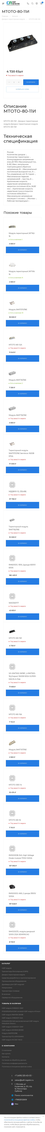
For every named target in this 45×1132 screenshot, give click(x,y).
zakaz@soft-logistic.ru (24, 1080)
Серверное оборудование (12, 997)
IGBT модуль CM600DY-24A (12, 1018)
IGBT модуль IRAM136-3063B (12, 1015)
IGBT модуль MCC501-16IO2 (12, 1040)
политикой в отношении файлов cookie (19, 1120)
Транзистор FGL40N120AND (13, 1036)
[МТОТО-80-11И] (22, 43)
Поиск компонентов (24, 1095)
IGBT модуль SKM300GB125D (13, 1030)
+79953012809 (21, 1100)
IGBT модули (7, 968)
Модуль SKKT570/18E (10, 1033)
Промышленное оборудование (14, 981)
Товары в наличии (11, 1003)
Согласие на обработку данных (14, 1060)
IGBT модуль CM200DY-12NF (12, 1027)
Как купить (6, 1053)
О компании (8, 1046)
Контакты (5, 1057)
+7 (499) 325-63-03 (23, 1076)
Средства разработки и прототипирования (19, 978)
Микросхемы (7, 988)
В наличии (6, 994)
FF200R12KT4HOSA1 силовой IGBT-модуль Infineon (21, 1011)
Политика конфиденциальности (14, 1063)
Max (16, 1104)
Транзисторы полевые (10, 991)
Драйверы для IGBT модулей (13, 984)
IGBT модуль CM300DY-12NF (12, 1008)
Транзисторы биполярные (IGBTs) (15, 971)
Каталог (6, 963)
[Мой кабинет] (37, 4)
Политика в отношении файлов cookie (17, 1066)
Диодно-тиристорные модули (13, 975)
